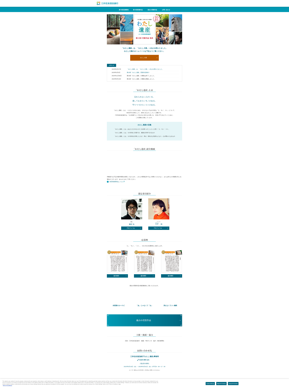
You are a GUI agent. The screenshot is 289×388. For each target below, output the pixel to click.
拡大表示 (116, 276)
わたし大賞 (143, 57)
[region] (144, 383)
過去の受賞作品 (152, 10)
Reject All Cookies (221, 383)
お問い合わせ (166, 10)
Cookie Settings (210, 383)
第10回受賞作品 (138, 10)
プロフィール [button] (131, 228)
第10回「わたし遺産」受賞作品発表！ (138, 72)
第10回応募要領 (124, 10)
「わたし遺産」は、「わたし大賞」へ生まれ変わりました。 (145, 69)
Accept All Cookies (233, 383)
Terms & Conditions (7, 385)
